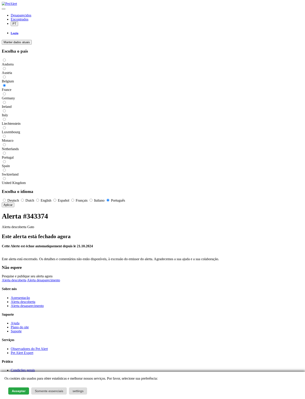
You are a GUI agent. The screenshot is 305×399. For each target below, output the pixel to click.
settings (78, 391)
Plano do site (20, 327)
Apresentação (20, 298)
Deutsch (13, 200)
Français (81, 200)
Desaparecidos (21, 15)
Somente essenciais (49, 391)
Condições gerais (23, 370)
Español (63, 200)
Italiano (99, 200)
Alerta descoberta (14, 280)
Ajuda (15, 323)
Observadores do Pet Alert (29, 349)
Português (117, 200)
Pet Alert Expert (22, 353)
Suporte (16, 331)
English (46, 200)
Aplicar (8, 205)
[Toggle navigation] (3, 9)
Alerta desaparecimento (43, 280)
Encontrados (19, 19)
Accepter (18, 391)
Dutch (30, 200)
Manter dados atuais (17, 42)
